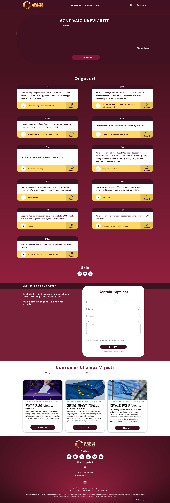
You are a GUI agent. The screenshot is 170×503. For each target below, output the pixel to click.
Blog (98, 5)
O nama (88, 5)
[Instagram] (81, 456)
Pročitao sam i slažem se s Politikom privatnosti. (106, 340)
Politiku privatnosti (118, 351)
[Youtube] (94, 456)
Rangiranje (76, 5)
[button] (131, 5)
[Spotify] (101, 456)
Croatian (143, 5)
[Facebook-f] (69, 456)
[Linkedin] (88, 456)
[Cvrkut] (75, 456)
